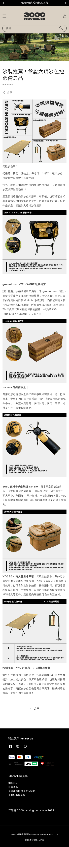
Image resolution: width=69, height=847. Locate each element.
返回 (36, 709)
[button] (4, 16)
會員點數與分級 (16, 795)
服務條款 (13, 787)
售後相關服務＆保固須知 (21, 791)
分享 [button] (9, 92)
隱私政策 (39, 840)
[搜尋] (61, 28)
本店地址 (13, 783)
